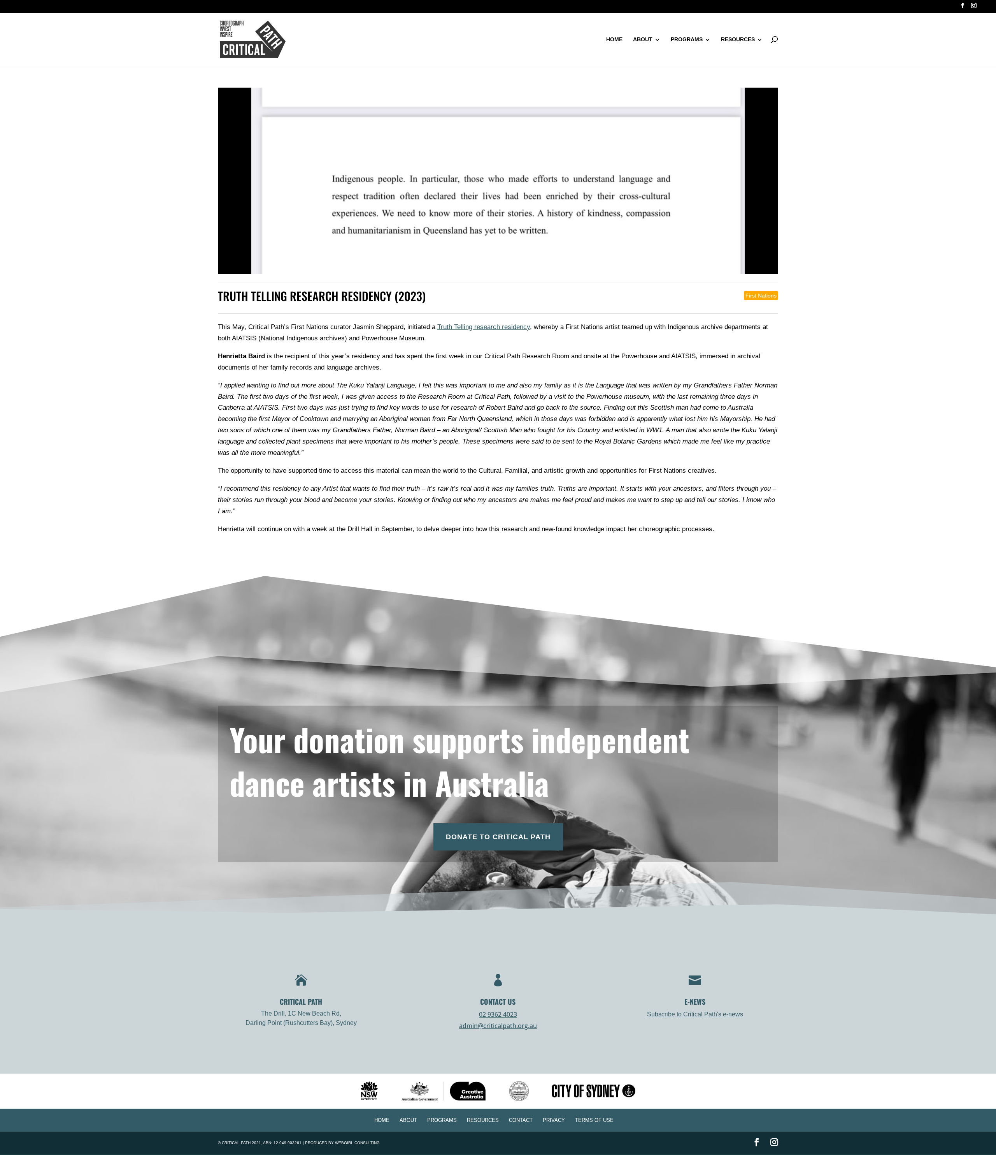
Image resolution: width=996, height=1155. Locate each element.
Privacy (554, 1120)
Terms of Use (594, 1120)
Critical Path (236, 1143)
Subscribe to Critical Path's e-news (695, 1014)
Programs (687, 39)
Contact (521, 1120)
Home (614, 39)
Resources (738, 39)
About (642, 39)
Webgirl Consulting (357, 1143)
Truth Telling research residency (483, 327)
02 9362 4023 (498, 1014)
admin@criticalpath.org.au (498, 1025)
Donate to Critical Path (498, 837)
